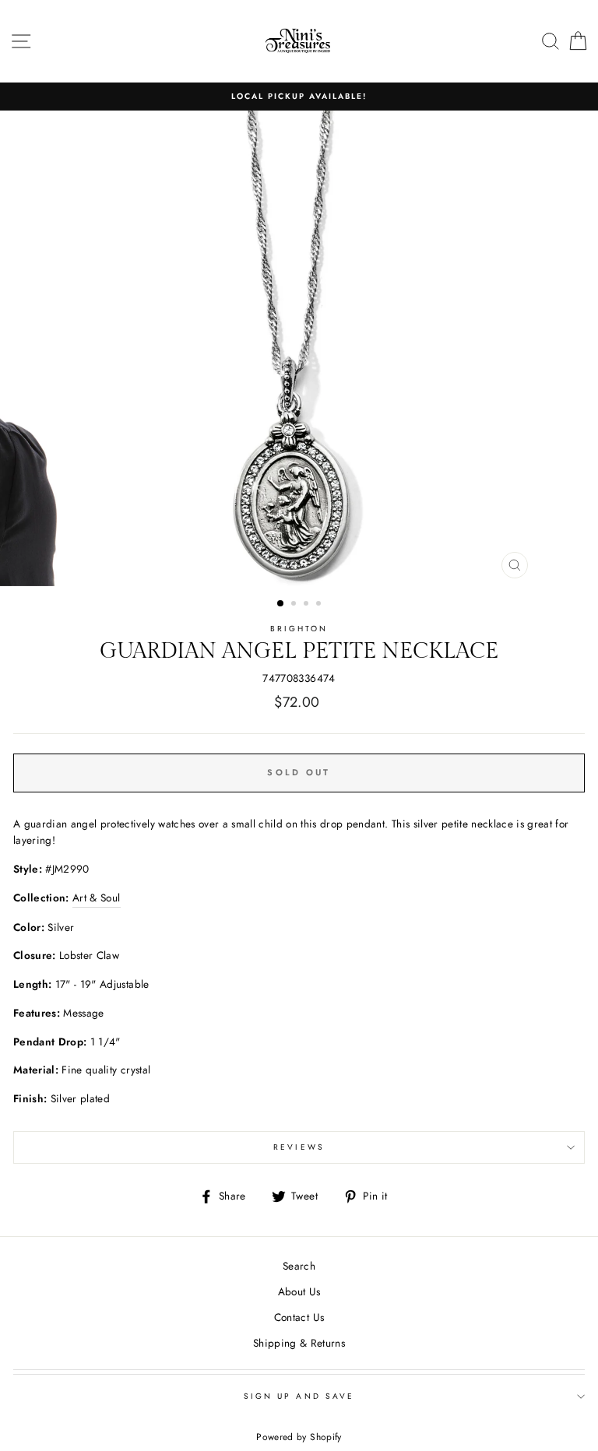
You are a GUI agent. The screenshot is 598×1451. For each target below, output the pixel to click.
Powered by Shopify (298, 1437)
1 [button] (281, 604)
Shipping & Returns (299, 1343)
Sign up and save (299, 1396)
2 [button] (295, 605)
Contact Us (299, 1317)
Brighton (299, 628)
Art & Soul (96, 897)
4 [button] (320, 605)
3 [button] (307, 605)
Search (299, 1266)
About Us (299, 1291)
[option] (299, 96)
